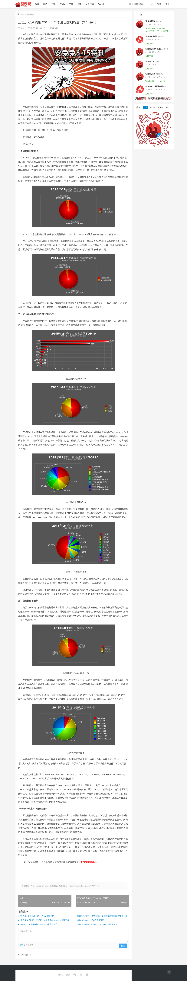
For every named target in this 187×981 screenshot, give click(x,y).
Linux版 (162, 81)
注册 (167, 4)
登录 (159, 4)
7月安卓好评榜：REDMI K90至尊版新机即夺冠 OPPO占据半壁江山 (103, 916)
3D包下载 (161, 28)
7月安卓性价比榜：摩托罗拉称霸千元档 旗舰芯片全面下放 (44, 920)
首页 (21, 14)
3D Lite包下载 (163, 31)
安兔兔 (21, 28)
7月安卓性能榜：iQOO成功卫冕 (90, 920)
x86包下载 (149, 31)
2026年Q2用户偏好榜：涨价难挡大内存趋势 (38, 924)
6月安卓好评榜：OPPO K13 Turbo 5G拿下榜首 (97, 924)
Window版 (149, 81)
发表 (123, 945)
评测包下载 (150, 28)
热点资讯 (31, 14)
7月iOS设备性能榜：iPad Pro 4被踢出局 (37, 916)
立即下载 (149, 43)
